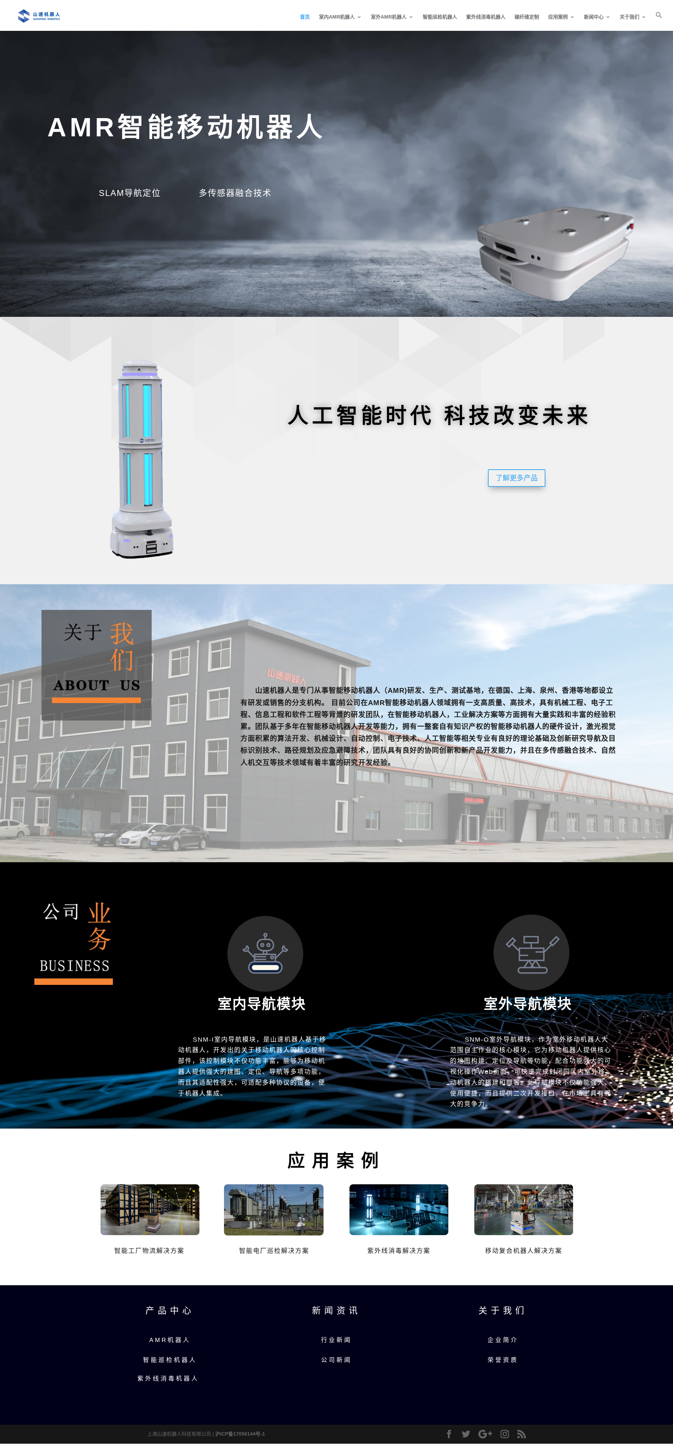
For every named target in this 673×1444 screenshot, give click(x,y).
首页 (305, 17)
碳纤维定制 (527, 17)
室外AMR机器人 (389, 17)
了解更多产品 (517, 478)
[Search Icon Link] (658, 21)
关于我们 (629, 17)
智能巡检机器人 (440, 17)
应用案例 (558, 17)
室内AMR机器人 (337, 17)
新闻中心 (594, 17)
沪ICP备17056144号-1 (240, 1434)
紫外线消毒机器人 (485, 17)
